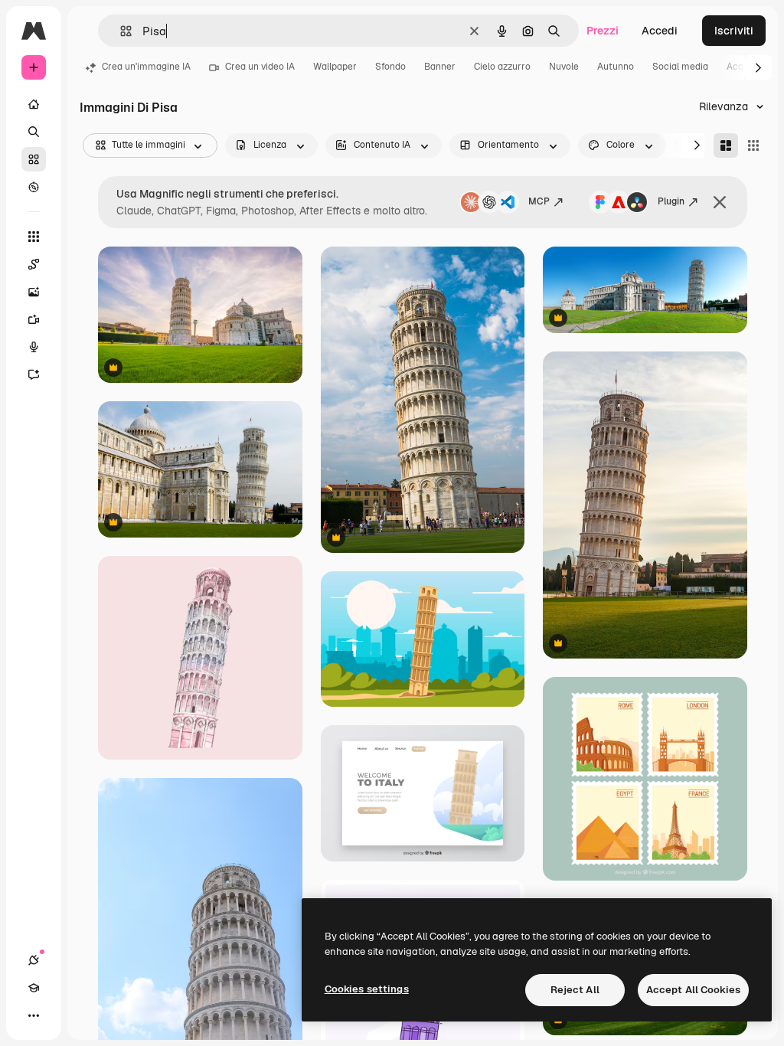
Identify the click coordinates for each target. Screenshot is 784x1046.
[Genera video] (33, 319)
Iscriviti (733, 31)
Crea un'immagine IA (146, 66)
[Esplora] (33, 187)
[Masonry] (726, 145)
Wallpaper (335, 66)
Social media (680, 66)
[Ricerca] (33, 131)
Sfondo (390, 66)
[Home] (33, 104)
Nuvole (564, 66)
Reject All (574, 989)
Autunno (615, 66)
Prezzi (602, 31)
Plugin (671, 201)
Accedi (660, 31)
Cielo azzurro (502, 66)
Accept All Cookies (693, 989)
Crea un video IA (260, 66)
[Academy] (33, 988)
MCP (539, 201)
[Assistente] (33, 374)
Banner (440, 66)
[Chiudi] (719, 202)
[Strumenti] (33, 236)
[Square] (753, 145)
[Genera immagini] (33, 291)
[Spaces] (33, 264)
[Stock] (33, 159)
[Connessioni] (33, 960)
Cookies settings (367, 988)
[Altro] (33, 1015)
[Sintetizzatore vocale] (33, 347)
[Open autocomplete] (120, 31)
